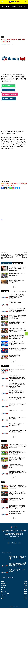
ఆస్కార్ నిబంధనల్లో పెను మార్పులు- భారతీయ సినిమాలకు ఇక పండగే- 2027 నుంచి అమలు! (17, 486)
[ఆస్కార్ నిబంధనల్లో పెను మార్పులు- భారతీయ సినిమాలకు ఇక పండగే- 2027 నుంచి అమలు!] (4, 487)
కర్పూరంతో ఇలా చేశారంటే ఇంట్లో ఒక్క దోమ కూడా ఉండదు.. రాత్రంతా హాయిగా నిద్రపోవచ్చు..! (17, 472)
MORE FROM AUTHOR (17, 263)
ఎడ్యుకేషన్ (14, 6)
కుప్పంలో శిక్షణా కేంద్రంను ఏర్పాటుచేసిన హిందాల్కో (17, 405)
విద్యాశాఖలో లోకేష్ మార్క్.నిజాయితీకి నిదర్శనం (17, 370)
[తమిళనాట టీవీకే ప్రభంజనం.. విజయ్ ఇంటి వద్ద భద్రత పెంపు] (4, 282)
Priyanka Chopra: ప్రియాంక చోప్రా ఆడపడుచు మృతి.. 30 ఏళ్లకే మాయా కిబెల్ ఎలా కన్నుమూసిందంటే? (17, 506)
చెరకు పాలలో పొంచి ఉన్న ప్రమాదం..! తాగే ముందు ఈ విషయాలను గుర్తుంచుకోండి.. (17, 459)
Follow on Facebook (9, 98)
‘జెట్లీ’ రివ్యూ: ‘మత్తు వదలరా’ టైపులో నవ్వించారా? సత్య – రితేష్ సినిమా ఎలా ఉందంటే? (17, 493)
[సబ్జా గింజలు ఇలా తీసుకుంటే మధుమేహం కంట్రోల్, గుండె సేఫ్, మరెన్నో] (4, 466)
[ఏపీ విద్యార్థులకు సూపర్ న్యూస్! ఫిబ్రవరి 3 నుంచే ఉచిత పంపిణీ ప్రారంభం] (4, 432)
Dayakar (4, 44)
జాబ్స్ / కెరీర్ (20, 6)
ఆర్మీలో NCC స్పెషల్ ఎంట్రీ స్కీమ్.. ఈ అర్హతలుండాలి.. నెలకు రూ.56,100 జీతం (17, 557)
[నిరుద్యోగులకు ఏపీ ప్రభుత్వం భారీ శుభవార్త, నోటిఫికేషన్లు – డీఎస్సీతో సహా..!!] (4, 392)
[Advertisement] (14, 21)
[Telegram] (16, 188)
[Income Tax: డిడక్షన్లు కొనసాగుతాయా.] (4, 357)
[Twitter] (19, 543)
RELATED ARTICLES (6, 263)
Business (19, 291)
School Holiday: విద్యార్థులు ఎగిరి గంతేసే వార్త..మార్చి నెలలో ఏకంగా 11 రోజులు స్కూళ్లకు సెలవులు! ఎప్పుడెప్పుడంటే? (17, 385)
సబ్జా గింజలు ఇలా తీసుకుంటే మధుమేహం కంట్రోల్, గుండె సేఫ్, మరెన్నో (16, 466)
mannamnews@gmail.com (17, 539)
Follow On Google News (10, 94)
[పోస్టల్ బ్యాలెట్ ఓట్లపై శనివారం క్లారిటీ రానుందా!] (4, 571)
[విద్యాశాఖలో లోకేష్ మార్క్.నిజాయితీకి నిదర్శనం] (4, 371)
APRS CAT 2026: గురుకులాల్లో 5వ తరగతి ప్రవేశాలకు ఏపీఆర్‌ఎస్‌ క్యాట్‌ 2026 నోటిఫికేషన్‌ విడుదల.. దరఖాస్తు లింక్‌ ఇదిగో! (17, 378)
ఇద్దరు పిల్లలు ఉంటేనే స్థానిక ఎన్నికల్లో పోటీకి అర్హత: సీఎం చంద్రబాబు (21, 256)
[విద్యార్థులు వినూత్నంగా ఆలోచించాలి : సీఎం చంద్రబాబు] (4, 419)
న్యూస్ (7, 6)
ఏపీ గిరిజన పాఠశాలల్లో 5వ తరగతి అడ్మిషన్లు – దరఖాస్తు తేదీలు (16, 424)
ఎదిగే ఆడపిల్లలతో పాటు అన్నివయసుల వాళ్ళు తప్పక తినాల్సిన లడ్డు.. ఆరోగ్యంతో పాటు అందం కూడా (17, 330)
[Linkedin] (8, 188)
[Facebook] (2, 188)
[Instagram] (13, 188)
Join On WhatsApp (9, 86)
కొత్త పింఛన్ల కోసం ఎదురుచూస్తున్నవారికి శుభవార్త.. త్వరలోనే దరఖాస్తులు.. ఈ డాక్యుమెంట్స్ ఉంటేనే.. (17, 268)
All (14, 291)
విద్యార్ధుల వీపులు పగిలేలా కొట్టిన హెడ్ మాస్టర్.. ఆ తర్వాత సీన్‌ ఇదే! (17, 398)
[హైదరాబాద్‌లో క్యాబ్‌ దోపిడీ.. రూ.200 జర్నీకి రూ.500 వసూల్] (4, 275)
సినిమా (25, 6)
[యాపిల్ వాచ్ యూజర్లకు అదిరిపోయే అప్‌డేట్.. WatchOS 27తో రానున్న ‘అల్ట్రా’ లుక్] (4, 343)
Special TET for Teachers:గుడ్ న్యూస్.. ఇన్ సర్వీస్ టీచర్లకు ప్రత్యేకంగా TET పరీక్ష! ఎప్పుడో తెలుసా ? (17, 310)
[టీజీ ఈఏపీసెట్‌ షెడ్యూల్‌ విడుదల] (4, 412)
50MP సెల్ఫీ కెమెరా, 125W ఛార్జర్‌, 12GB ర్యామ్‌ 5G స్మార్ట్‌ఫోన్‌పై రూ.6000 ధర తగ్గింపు (7, 256)
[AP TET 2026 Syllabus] (4, 303)
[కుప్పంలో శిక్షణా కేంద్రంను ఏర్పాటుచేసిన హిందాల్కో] (4, 405)
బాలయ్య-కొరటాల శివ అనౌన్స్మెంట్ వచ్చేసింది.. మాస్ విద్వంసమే (16, 499)
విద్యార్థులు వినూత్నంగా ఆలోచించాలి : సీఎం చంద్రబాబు (17, 418)
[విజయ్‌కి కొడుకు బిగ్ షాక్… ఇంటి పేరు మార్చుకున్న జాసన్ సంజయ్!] (4, 513)
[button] (2, 2)
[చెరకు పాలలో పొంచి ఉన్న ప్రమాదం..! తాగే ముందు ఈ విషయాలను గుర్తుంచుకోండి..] (4, 459)
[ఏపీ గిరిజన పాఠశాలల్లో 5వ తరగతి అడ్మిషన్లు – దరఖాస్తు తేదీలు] (4, 425)
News (3, 36)
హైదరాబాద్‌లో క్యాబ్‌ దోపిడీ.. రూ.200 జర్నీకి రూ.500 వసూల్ (17, 274)
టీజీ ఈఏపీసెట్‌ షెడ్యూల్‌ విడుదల (16, 410)
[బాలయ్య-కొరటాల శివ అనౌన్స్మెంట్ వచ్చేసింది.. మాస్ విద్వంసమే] (4, 500)
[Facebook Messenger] (18, 188)
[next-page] (15, 287)
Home (2, 6)
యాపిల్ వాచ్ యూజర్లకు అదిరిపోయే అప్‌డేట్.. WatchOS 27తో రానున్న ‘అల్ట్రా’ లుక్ (17, 343)
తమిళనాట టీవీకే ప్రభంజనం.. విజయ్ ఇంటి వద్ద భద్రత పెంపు (16, 281)
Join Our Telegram (9, 90)
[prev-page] (13, 287)
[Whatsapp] (10, 188)
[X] (5, 188)
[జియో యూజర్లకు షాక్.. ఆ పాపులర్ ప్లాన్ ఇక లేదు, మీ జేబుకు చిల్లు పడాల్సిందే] (4, 350)
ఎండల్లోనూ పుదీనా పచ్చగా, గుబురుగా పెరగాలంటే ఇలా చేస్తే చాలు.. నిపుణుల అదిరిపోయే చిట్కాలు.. (17, 452)
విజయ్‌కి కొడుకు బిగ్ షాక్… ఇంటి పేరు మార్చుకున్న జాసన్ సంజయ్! (17, 512)
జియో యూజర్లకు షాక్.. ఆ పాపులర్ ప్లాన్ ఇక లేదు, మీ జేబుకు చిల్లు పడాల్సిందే (18, 349)
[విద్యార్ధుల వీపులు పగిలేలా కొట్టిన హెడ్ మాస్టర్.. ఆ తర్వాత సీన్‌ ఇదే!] (4, 399)
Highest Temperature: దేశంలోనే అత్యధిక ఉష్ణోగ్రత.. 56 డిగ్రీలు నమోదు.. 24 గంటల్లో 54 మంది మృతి (17, 564)
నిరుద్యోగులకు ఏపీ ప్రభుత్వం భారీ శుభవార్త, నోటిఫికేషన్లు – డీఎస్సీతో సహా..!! (16, 392)
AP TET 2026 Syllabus (15, 302)
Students (19, 365)
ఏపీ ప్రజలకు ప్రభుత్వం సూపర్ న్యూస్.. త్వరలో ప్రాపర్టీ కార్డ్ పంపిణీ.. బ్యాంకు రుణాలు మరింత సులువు (17, 336)
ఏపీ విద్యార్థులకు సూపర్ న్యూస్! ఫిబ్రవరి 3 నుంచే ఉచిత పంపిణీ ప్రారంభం (17, 431)
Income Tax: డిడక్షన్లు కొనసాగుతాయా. (14, 356)
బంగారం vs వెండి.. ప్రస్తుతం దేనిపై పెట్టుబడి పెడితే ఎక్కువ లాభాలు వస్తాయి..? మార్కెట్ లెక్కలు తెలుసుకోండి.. (16, 296)
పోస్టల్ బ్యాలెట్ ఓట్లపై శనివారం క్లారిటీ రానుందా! (17, 570)
